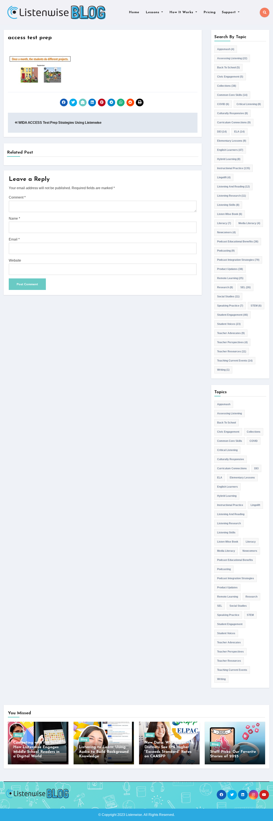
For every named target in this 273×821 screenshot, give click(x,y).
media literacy (249, 223)
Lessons (153, 12)
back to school (228, 67)
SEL (245, 287)
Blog (18, 735)
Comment (17, 197)
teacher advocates (231, 333)
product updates (230, 269)
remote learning (230, 278)
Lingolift (224, 177)
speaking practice (230, 305)
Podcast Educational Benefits (237, 241)
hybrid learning (228, 159)
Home (134, 12)
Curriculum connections (234, 122)
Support (229, 12)
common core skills (232, 95)
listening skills (228, 204)
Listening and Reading (233, 186)
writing (223, 369)
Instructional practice (233, 168)
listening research (231, 195)
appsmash (225, 49)
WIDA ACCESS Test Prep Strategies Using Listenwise (60, 122)
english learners (230, 149)
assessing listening (232, 58)
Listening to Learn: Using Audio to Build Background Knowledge (104, 751)
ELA (239, 131)
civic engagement (230, 76)
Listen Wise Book (229, 214)
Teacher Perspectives (232, 342)
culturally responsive (232, 113)
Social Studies (228, 296)
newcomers (226, 232)
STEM (256, 305)
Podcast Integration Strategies (238, 259)
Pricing (209, 12)
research (225, 287)
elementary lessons (231, 140)
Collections (226, 85)
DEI (222, 131)
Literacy (224, 223)
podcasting (226, 250)
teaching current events (235, 360)
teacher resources (231, 351)
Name (14, 218)
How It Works (182, 12)
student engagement (232, 314)
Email (14, 239)
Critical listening (249, 104)
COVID (223, 104)
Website (15, 260)
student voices (229, 324)
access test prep (30, 38)
